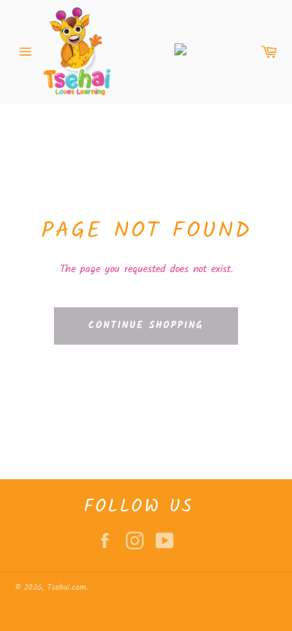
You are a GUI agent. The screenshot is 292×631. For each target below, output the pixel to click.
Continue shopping (145, 325)
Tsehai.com (66, 587)
